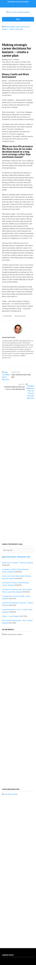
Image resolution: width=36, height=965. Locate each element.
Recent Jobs (25, 557)
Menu (18, 19)
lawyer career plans (20, 316)
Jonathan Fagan (8, 337)
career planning (7, 316)
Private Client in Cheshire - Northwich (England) (17, 563)
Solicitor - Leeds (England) (10, 616)
